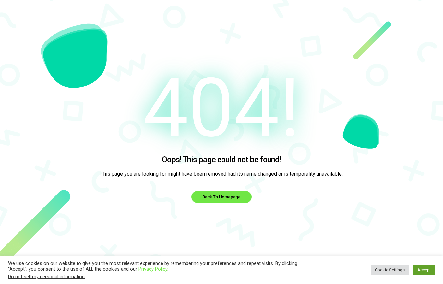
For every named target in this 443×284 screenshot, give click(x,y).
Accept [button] (424, 269)
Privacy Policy (152, 269)
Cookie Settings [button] (390, 269)
